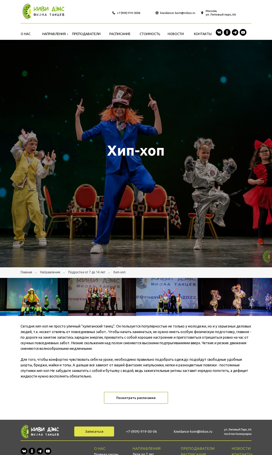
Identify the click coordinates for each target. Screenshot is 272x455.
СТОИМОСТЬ (150, 34)
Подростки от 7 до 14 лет (86, 272)
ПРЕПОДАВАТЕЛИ (86, 34)
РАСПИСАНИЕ (119, 34)
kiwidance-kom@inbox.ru (177, 13)
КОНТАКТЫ (203, 34)
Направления (50, 272)
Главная (26, 272)
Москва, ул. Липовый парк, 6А (221, 12)
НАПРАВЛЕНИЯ (54, 34)
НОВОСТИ (176, 34)
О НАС (25, 34)
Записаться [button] (94, 431)
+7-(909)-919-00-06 (141, 431)
